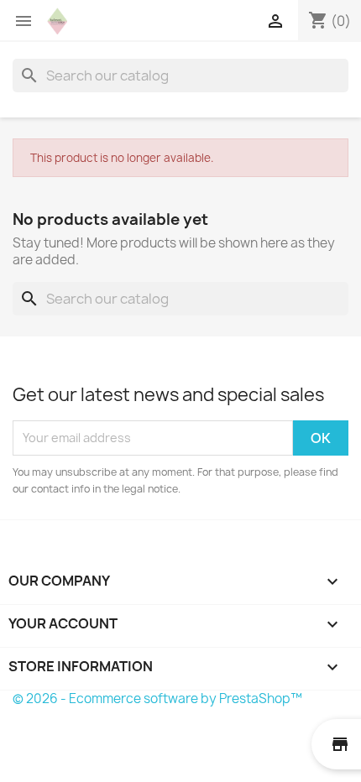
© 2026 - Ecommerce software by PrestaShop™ (157, 698)
